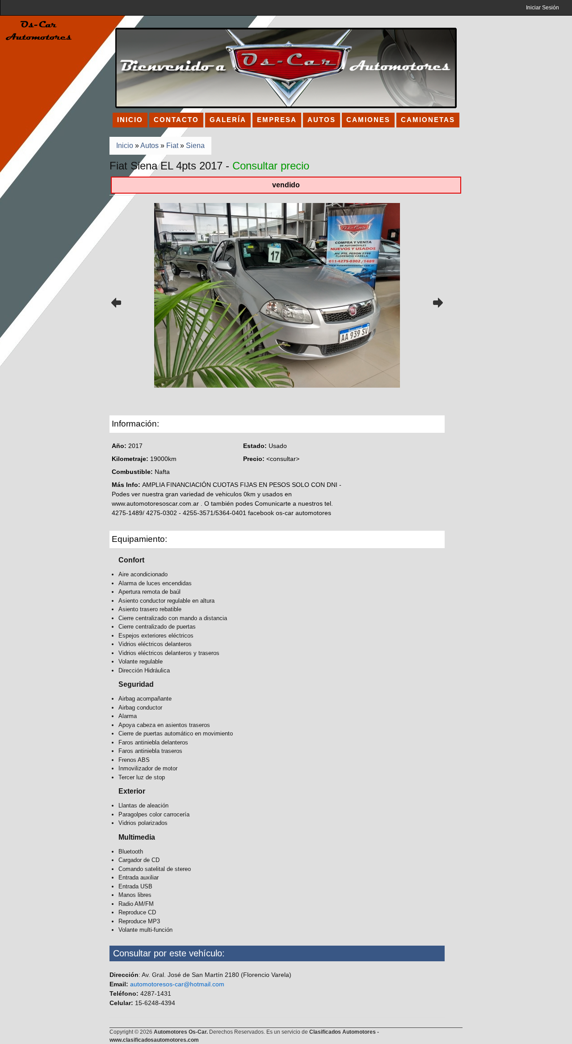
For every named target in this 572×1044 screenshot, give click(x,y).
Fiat (172, 145)
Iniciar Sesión (542, 7)
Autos (149, 145)
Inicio (124, 145)
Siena (195, 145)
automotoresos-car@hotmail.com (177, 984)
